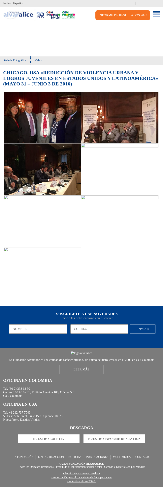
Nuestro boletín (48, 452)
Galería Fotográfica (16, 61)
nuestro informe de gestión (114, 452)
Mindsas (144, 481)
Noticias (76, 470)
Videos (41, 61)
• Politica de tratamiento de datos (81, 488)
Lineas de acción (52, 470)
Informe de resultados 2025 (124, 16)
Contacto (140, 470)
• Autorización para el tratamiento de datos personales (81, 492)
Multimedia (121, 470)
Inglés (7, 4)
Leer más (81, 376)
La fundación (26, 470)
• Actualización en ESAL (81, 496)
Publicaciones (97, 470)
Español (20, 4)
